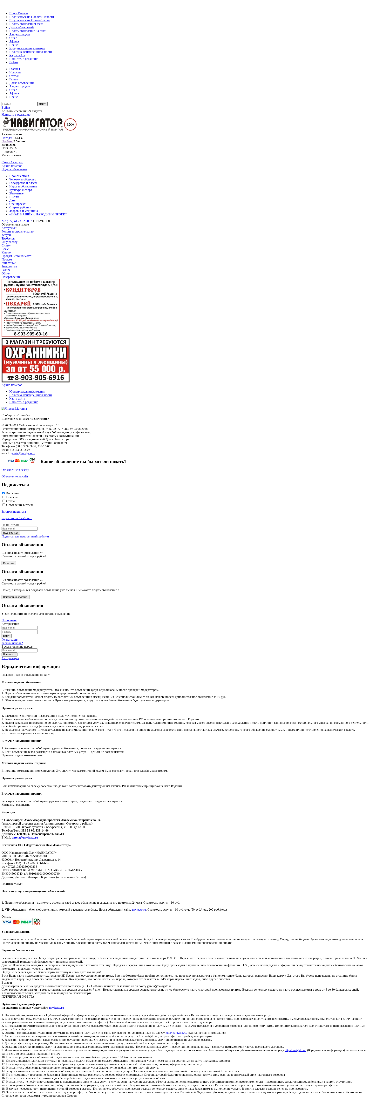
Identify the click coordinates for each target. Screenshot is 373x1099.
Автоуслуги (9, 228)
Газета (39, 23)
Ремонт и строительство (18, 231)
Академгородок (19, 34)
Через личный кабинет (17, 518)
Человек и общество (22, 179)
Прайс (13, 44)
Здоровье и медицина (23, 210)
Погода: (7, 137)
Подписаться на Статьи (24, 20)
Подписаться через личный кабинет (25, 536)
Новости (48, 16)
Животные (16, 193)
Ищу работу (9, 242)
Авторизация (10, 658)
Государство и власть (23, 183)
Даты (12, 200)
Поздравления (11, 277)
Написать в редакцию (23, 58)
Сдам (5, 249)
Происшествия (19, 176)
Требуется (8, 238)
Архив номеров (12, 165)
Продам (7, 259)
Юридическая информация (27, 48)
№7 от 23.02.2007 (17, 221)
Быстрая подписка (14, 511)
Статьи (45, 20)
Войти (13, 62)
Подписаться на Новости (26, 16)
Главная (23, 13)
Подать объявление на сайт (27, 30)
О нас (13, 37)
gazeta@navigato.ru (23, 453)
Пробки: (7, 141)
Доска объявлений (21, 27)
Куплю (6, 252)
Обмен (6, 273)
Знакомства (9, 266)
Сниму (6, 245)
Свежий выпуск (12, 162)
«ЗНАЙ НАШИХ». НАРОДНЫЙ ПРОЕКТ (38, 214)
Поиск (13, 13)
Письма (14, 197)
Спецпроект (17, 204)
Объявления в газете (19, 505)
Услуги (6, 235)
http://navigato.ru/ (176, 1032)
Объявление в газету (15, 469)
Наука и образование (23, 186)
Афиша (14, 41)
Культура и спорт (20, 190)
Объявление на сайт (15, 476)
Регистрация (10, 639)
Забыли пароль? (12, 643)
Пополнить (9, 620)
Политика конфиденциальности (30, 51)
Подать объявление (22, 23)
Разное (6, 270)
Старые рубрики (20, 207)
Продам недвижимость (17, 256)
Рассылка (12, 493)
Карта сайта (17, 55)
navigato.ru (139, 909)
